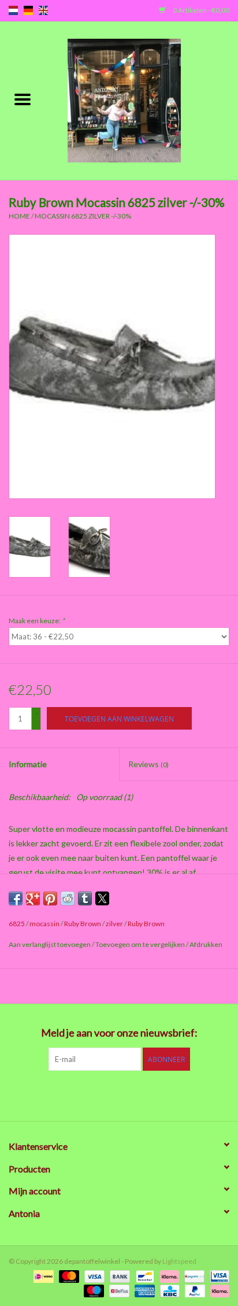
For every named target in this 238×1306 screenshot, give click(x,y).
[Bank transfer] (118, 1275)
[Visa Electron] (217, 1275)
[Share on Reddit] (68, 898)
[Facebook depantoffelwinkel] (58, 1094)
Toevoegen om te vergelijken (140, 944)
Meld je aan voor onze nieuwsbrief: (119, 1033)
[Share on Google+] (33, 898)
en (43, 10)
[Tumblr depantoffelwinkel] (159, 1094)
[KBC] (168, 1290)
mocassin (44, 923)
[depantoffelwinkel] (141, 100)
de (28, 10)
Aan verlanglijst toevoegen (50, 944)
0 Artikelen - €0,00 (200, 10)
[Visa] (93, 1275)
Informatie (28, 764)
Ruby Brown (82, 923)
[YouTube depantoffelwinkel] (139, 1094)
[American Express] (143, 1290)
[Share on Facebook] (16, 898)
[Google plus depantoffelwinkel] (99, 1094)
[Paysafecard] (192, 1275)
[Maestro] (92, 1290)
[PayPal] (193, 1290)
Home (19, 216)
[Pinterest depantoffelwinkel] (119, 1094)
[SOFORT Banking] (168, 1275)
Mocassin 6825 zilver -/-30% (83, 216)
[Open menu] (22, 98)
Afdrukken (205, 944)
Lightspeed (179, 1261)
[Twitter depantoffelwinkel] (78, 1094)
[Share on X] (102, 898)
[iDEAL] (41, 1275)
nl (13, 10)
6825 (17, 923)
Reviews (148, 764)
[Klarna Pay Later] (217, 1290)
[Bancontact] (143, 1275)
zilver (114, 923)
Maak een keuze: (37, 620)
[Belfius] (117, 1290)
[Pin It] (50, 898)
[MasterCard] (67, 1275)
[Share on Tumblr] (85, 898)
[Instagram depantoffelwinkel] (179, 1094)
